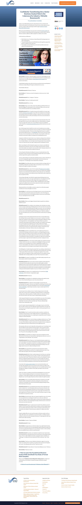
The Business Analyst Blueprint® (72, 503)
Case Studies (39, 20)
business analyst (45, 30)
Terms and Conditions (46, 490)
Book (52, 503)
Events (43, 503)
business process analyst (27, 112)
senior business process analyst (39, 79)
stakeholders (35, 132)
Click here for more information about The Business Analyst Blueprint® (35, 464)
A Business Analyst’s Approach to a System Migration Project (58, 39)
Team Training (61, 503)
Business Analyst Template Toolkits (67, 485)
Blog (43, 485)
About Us (44, 483)
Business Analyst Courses (66, 486)
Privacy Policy (45, 492)
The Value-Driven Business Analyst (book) (69, 480)
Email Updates (45, 482)
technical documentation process (33, 124)
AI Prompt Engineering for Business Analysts (31, 492)
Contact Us (44, 489)
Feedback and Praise (46, 480)
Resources (48, 503)
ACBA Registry (45, 487)
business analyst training (30, 364)
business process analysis (44, 168)
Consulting (55, 503)
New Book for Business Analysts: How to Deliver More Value (58, 46)
